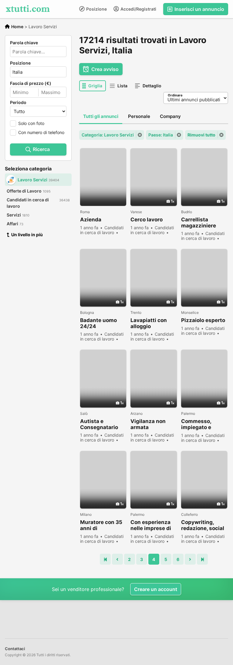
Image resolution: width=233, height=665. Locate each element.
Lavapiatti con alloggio (148, 323)
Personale (139, 116)
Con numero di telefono (41, 132)
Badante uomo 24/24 (98, 323)
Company (170, 116)
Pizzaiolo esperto (203, 320)
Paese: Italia (160, 134)
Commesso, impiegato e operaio (196, 424)
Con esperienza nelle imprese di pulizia (150, 525)
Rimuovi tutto (201, 134)
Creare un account (155, 589)
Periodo (18, 102)
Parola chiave (24, 42)
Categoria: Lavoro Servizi (108, 134)
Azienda (90, 220)
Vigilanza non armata (148, 424)
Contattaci (15, 648)
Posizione (96, 9)
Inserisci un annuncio (198, 9)
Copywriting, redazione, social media (202, 525)
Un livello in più (27, 234)
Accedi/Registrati (138, 9)
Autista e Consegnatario (99, 424)
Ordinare (175, 95)
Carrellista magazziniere (198, 223)
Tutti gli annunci (100, 116)
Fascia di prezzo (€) (30, 83)
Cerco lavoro (146, 220)
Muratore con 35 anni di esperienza (101, 525)
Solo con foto (31, 123)
